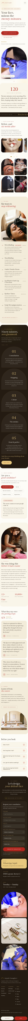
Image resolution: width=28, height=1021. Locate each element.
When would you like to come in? (10, 841)
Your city (5, 823)
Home (18, 988)
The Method (3, 993)
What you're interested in (9, 829)
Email (9, 993)
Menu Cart (19, 1004)
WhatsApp (10, 988)
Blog (17, 999)
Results (2, 990)
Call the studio (11, 990)
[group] (14, 146)
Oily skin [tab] (17, 486)
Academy (3, 995)
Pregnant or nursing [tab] (7, 494)
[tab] (14, 249)
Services (3, 988)
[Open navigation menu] (25, 2)
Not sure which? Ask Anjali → (9, 317)
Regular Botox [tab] (17, 494)
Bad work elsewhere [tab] (7, 490)
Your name (5, 811)
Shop (18, 994)
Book (21, 1018)
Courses (18, 1001)
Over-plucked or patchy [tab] (7, 486)
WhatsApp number (7, 817)
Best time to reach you (8, 835)
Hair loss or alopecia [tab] (18, 490)
